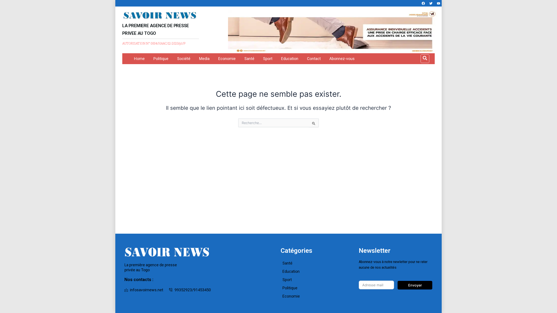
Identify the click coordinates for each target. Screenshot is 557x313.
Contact (314, 58)
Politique (160, 58)
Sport (267, 58)
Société (183, 58)
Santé (249, 58)
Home (139, 58)
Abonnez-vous (342, 58)
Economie (227, 58)
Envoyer (415, 285)
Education (289, 58)
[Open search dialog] (425, 58)
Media (204, 58)
